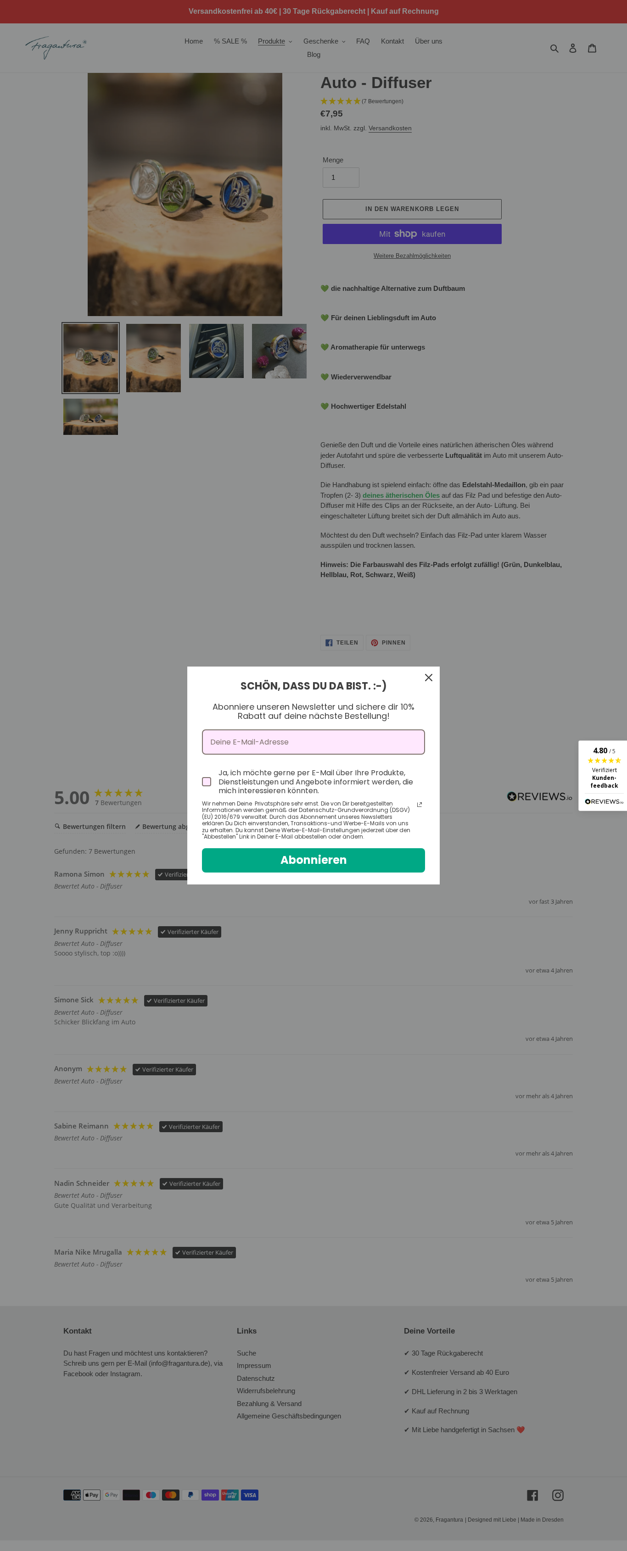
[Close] (429, 678)
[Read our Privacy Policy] (419, 804)
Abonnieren (313, 859)
